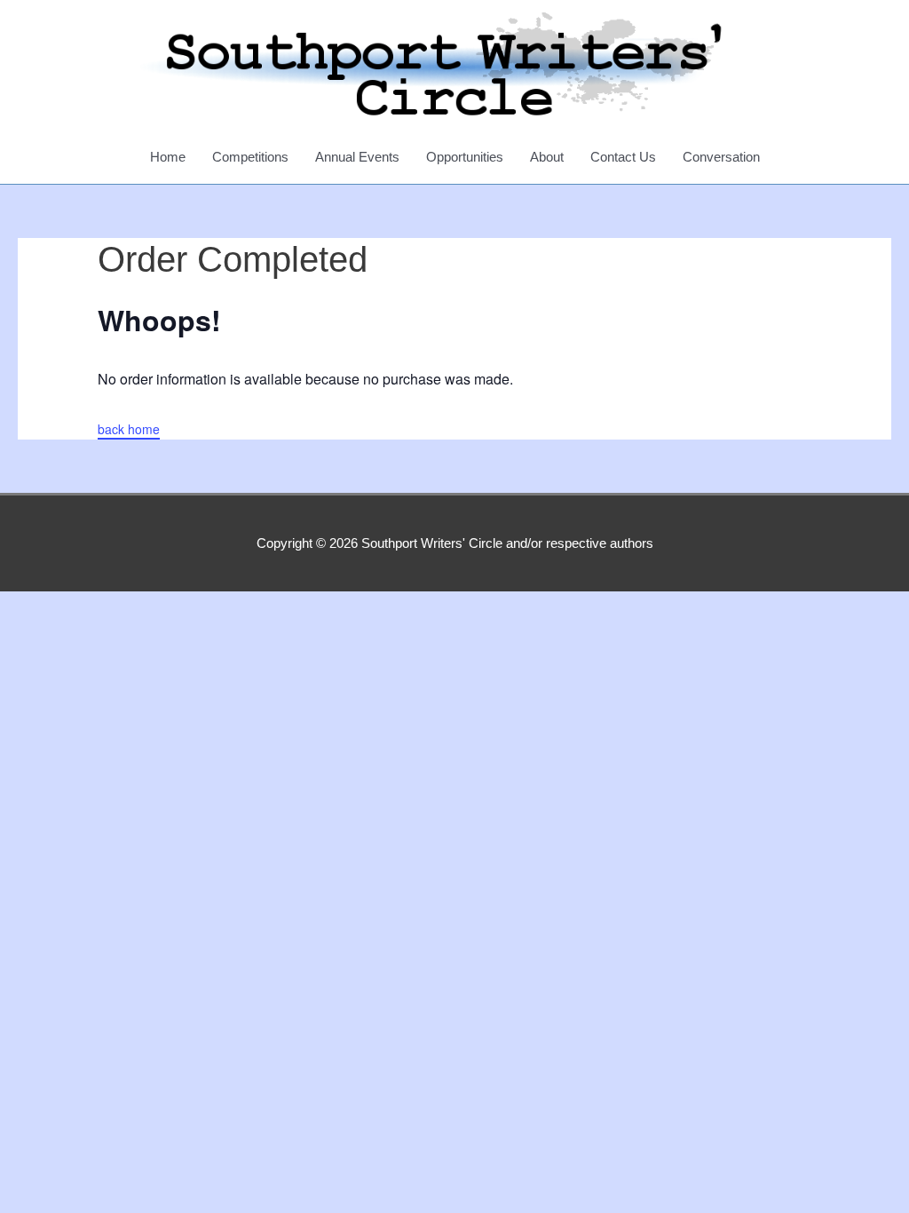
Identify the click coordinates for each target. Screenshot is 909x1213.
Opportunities (464, 156)
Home (168, 156)
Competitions (250, 156)
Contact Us (623, 156)
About (547, 156)
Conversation (721, 156)
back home (129, 429)
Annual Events (357, 156)
